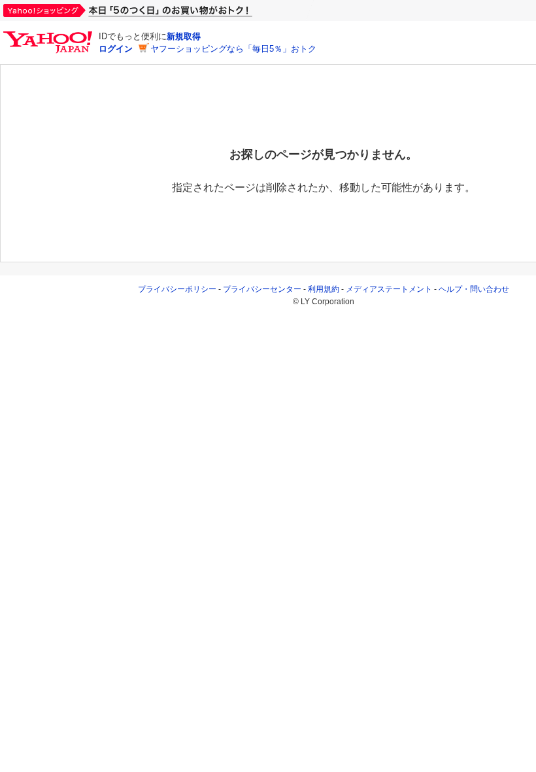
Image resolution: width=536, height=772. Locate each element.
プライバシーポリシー (177, 289)
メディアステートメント (389, 289)
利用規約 (323, 289)
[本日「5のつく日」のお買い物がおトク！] (157, 10)
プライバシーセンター (262, 289)
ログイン (116, 49)
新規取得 (184, 36)
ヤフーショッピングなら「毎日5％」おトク (233, 49)
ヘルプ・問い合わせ (474, 289)
